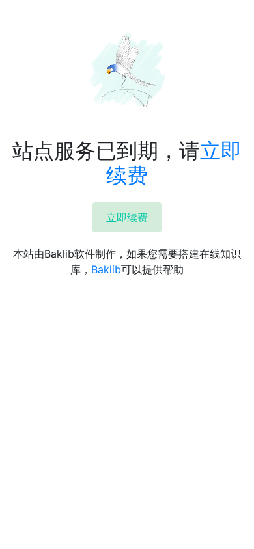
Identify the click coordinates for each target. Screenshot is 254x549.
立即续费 (127, 217)
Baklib (106, 269)
